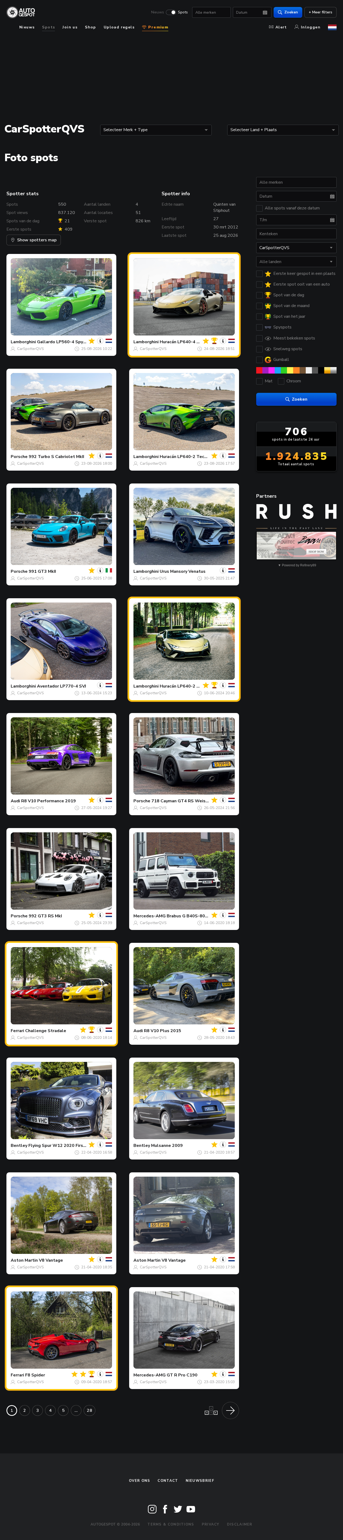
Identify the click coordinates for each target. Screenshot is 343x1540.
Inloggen (310, 27)
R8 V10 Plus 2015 (162, 1031)
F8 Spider (35, 1375)
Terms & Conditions (170, 1524)
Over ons (139, 1480)
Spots (183, 12)
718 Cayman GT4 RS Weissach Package (192, 801)
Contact (168, 1480)
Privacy (210, 1524)
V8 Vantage (51, 1260)
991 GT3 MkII (42, 571)
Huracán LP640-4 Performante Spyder (199, 342)
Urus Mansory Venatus (183, 571)
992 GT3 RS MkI (45, 916)
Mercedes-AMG (149, 916)
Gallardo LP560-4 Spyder (63, 342)
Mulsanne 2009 (167, 1145)
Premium (157, 27)
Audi (15, 801)
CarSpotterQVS (30, 348)
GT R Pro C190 (182, 1375)
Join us (69, 27)
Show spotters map (37, 240)
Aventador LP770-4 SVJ (61, 686)
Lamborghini (23, 342)
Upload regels (119, 27)
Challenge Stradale (45, 1031)
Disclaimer (239, 1524)
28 (89, 1410)
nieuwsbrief (200, 1480)
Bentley (19, 1145)
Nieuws (157, 12)
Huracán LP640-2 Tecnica (186, 457)
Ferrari (17, 1031)
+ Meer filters (320, 12)
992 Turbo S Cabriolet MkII (56, 457)
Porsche (19, 457)
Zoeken (291, 12)
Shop (90, 27)
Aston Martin (24, 1260)
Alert (281, 27)
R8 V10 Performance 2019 (48, 801)
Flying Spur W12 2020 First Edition (64, 1145)
